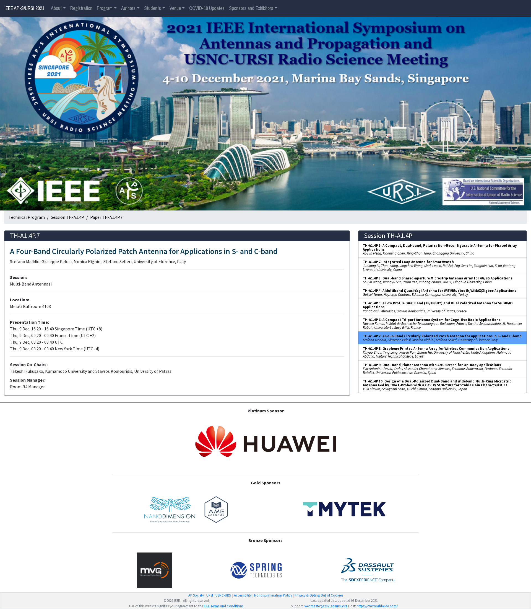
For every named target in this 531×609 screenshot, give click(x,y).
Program (105, 8)
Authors (128, 8)
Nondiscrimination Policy (273, 595)
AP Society (196, 595)
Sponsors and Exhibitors (251, 8)
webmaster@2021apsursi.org (325, 606)
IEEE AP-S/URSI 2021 (24, 8)
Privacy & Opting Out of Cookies (319, 595)
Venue (175, 8)
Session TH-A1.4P (67, 217)
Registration (81, 8)
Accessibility (243, 595)
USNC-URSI (223, 595)
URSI (209, 595)
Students (152, 8)
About (56, 8)
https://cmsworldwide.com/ (377, 606)
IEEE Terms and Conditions (223, 606)
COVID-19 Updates (207, 8)
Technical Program (27, 217)
